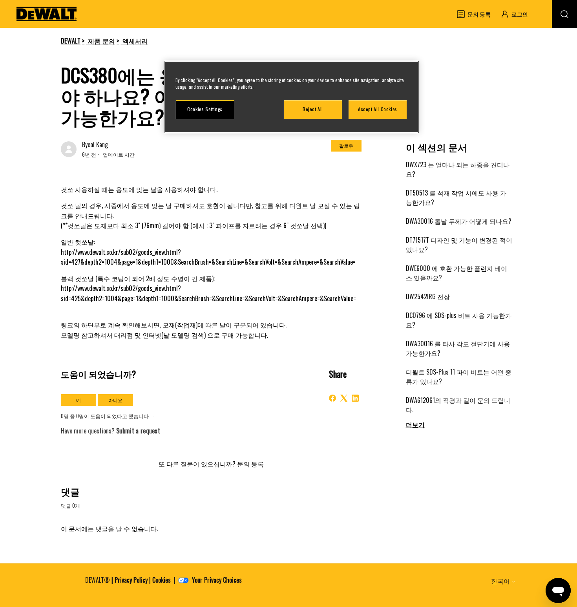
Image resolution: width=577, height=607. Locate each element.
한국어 (501, 580)
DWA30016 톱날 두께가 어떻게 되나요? (458, 221)
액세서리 (135, 41)
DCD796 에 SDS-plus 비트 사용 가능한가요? (458, 320)
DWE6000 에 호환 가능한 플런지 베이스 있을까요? (456, 272)
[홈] (46, 14)
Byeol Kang (95, 144)
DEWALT (70, 41)
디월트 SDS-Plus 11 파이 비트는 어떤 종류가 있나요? (458, 376)
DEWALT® (97, 580)
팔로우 (346, 145)
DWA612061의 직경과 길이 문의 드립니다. (458, 404)
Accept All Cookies (377, 109)
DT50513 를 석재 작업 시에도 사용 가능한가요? (456, 197)
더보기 (415, 424)
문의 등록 (250, 463)
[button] (518, 14)
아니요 (115, 400)
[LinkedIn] (355, 398)
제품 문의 (101, 41)
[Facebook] (332, 398)
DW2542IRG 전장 (428, 296)
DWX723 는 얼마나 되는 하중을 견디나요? (457, 169)
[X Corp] (343, 398)
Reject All (313, 109)
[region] (291, 97)
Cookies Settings (205, 109)
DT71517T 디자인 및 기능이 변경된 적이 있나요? (459, 244)
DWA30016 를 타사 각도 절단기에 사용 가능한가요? (458, 348)
